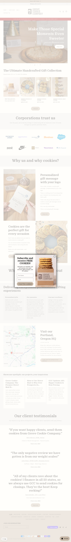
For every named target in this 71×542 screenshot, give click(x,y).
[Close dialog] (55, 256)
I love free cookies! (25, 284)
